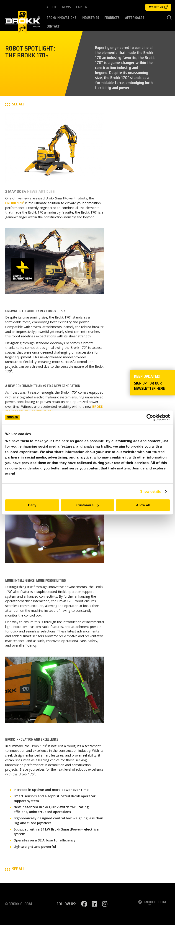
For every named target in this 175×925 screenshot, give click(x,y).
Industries (90, 17)
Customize (84, 505)
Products (112, 17)
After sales (134, 17)
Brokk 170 (14, 203)
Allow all (143, 505)
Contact (53, 26)
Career (81, 7)
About (51, 7)
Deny (32, 505)
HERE (161, 388)
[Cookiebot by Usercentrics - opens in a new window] (150, 417)
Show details (150, 491)
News (66, 7)
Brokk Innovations (61, 17)
